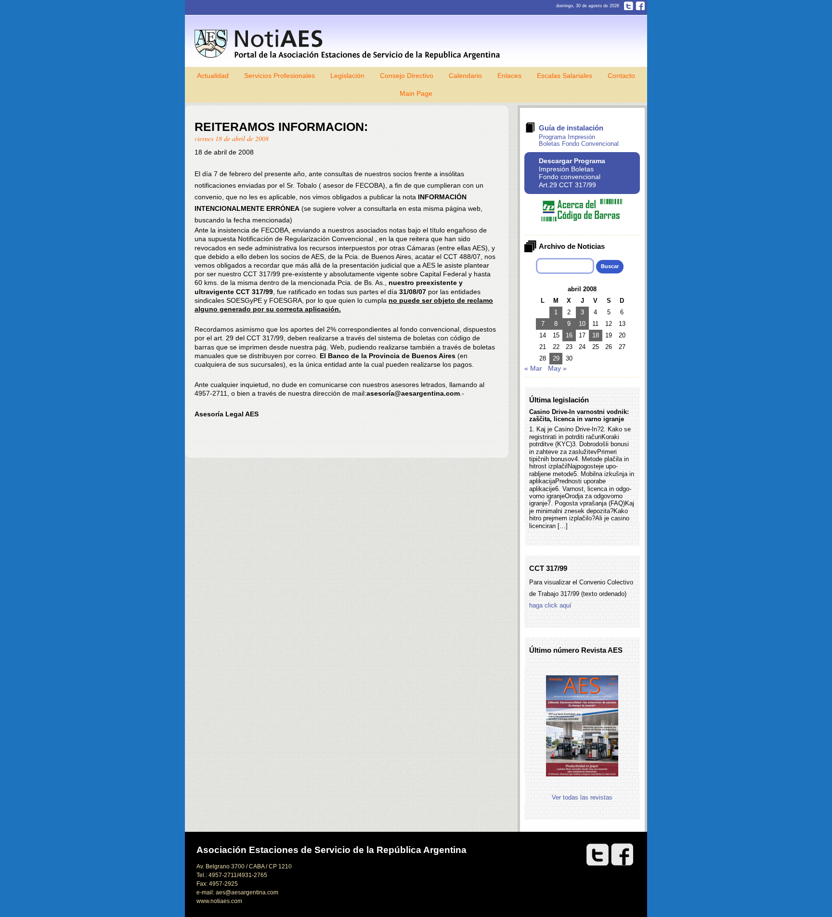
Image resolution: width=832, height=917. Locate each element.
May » (557, 368)
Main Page (416, 93)
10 (582, 323)
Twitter (628, 5)
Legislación (347, 75)
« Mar (533, 368)
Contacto (621, 75)
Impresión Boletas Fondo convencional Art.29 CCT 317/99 (572, 173)
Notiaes (349, 44)
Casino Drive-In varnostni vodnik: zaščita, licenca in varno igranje (579, 415)
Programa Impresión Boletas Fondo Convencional (579, 140)
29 (556, 358)
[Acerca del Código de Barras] (582, 219)
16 (569, 335)
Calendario (465, 75)
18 (595, 335)
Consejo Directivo (406, 75)
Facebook (640, 5)
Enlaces (509, 75)
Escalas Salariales (564, 75)
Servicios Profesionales (279, 75)
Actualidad (213, 75)
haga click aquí (550, 605)
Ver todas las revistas (582, 797)
